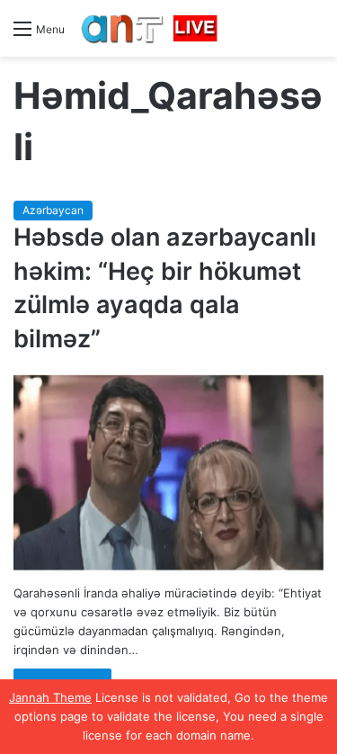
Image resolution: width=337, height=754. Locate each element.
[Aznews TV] (150, 28)
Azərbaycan (53, 210)
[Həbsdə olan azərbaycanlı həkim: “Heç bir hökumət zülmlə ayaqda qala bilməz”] (168, 472)
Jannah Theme (50, 697)
